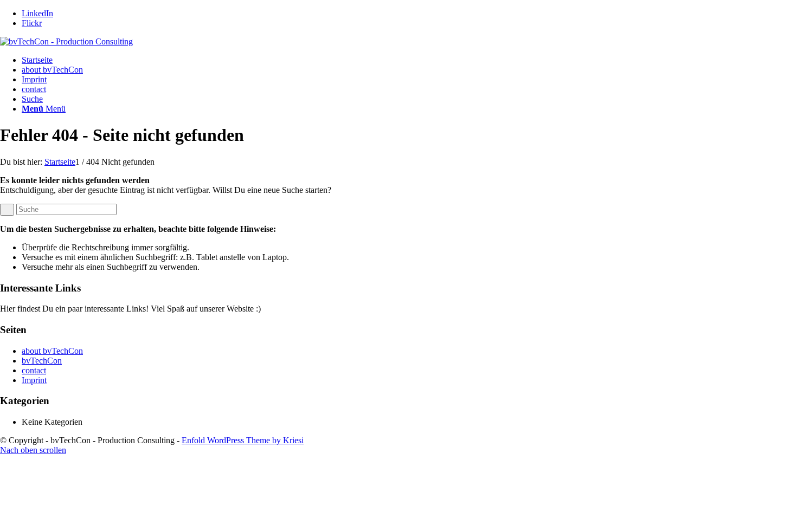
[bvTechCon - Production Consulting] (66, 41)
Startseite (37, 59)
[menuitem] (409, 99)
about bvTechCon (52, 69)
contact (34, 89)
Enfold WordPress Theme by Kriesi (243, 440)
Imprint (34, 79)
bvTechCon (42, 360)
